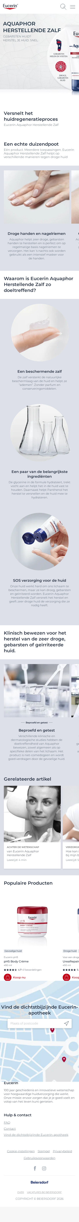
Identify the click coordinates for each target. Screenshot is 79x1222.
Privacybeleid (62, 1151)
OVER (20, 1192)
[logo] (10, 7)
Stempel (44, 1151)
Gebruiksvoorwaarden (39, 1158)
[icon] (66, 1023)
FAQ (7, 1122)
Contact (10, 1129)
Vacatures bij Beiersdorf (44, 1192)
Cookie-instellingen (21, 1151)
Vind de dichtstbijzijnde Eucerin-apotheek (36, 1135)
